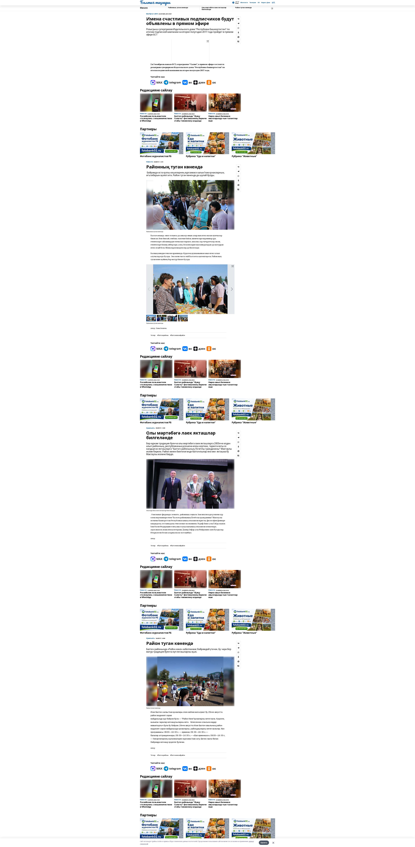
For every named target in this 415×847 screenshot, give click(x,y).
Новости (149, 162)
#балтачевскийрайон (177, 335)
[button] (231, 289)
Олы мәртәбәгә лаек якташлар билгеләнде (214, 8)
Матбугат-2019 (152, 14)
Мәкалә (144, 8)
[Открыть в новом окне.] (156, 82)
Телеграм (253, 2)
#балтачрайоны (162, 335)
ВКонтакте (244, 2)
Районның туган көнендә (178, 8)
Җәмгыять (150, 428)
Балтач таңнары (155, 2)
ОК (258, 2)
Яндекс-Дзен (265, 2)
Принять (264, 843)
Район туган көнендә (243, 8)
